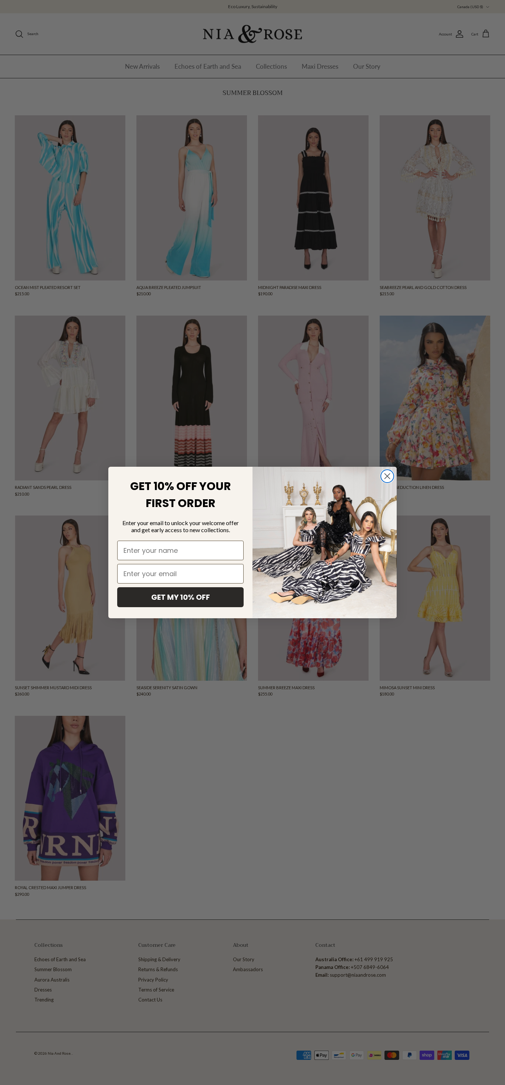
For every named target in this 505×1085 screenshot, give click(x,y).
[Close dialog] (387, 476)
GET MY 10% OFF (180, 597)
